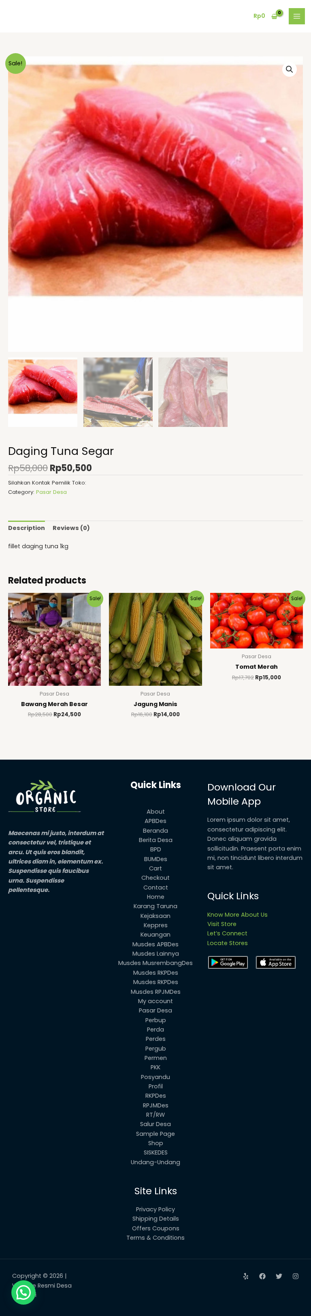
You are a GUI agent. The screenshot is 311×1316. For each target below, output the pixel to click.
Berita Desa (156, 840)
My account (155, 1001)
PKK (155, 1067)
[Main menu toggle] (297, 16)
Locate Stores (227, 943)
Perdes (156, 1039)
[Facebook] (262, 1276)
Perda (155, 1029)
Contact (155, 887)
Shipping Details (155, 1219)
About (156, 812)
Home (155, 897)
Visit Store (221, 924)
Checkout (155, 878)
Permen (156, 1058)
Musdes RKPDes (155, 973)
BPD (155, 849)
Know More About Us (237, 915)
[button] (289, 69)
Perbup (155, 1020)
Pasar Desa (51, 492)
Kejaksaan (155, 916)
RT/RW (155, 1115)
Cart (155, 868)
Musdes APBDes (155, 944)
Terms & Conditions (155, 1238)
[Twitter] (279, 1276)
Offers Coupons (155, 1228)
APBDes (155, 821)
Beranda (155, 831)
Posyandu (155, 1077)
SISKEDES (156, 1152)
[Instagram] (295, 1276)
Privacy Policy (155, 1209)
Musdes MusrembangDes (155, 963)
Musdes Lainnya (155, 954)
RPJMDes (155, 1105)
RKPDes (155, 1096)
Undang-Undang (155, 1162)
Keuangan (155, 934)
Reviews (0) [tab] (71, 528)
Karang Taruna (155, 906)
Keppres (156, 925)
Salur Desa (155, 1124)
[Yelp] (246, 1276)
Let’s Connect (227, 933)
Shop (155, 1143)
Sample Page (155, 1134)
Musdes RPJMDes (156, 992)
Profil (156, 1086)
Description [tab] (26, 528)
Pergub (155, 1049)
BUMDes (155, 859)
